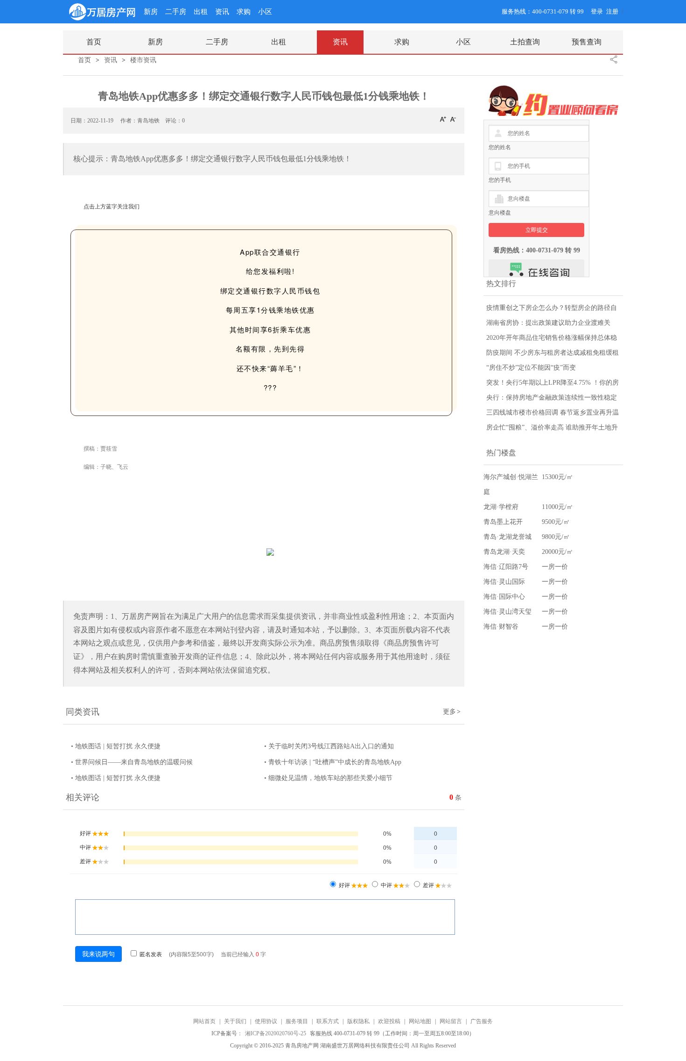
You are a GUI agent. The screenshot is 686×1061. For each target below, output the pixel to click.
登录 (597, 11)
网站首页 (204, 1021)
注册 (612, 11)
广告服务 (481, 1021)
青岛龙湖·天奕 (504, 551)
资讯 (222, 11)
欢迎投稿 (389, 1021)
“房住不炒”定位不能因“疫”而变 (531, 367)
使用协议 (266, 1021)
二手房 (175, 11)
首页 (84, 60)
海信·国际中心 (504, 596)
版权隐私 (358, 1021)
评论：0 (175, 120)
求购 (244, 11)
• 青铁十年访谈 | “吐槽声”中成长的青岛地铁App (332, 762)
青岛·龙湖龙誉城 (507, 536)
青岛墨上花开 (503, 521)
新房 (151, 11)
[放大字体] (443, 118)
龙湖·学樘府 (500, 506)
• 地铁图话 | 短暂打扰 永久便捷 (116, 746)
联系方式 (327, 1021)
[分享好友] (613, 59)
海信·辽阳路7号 (505, 566)
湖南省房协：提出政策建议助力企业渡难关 (548, 322)
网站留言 (451, 1021)
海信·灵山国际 (504, 581)
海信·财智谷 (500, 626)
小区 (265, 11)
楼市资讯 (143, 60)
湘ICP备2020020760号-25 (276, 1033)
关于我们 (235, 1021)
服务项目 (297, 1021)
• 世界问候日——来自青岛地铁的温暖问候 (132, 762)
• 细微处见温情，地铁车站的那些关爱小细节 (328, 777)
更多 (452, 711)
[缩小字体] (453, 118)
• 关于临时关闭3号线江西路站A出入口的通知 (329, 746)
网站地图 (420, 1021)
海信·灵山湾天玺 (507, 611)
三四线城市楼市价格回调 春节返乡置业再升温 (552, 412)
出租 (201, 11)
